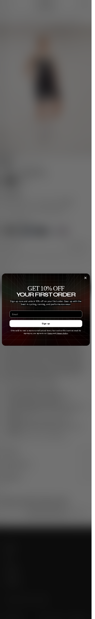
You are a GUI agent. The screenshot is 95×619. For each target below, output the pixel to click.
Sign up (46, 323)
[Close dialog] (85, 278)
